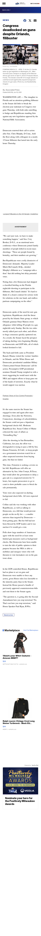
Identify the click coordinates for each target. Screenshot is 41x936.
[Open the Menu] (4, 3)
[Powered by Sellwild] (35, 765)
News (6, 20)
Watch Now (34, 3)
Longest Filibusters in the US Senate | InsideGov (20, 214)
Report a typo (8, 615)
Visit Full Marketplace (30, 630)
